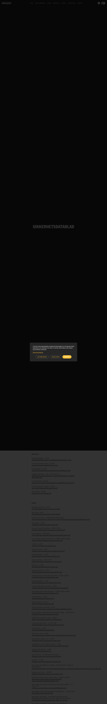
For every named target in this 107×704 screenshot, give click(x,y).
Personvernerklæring (38, 352)
